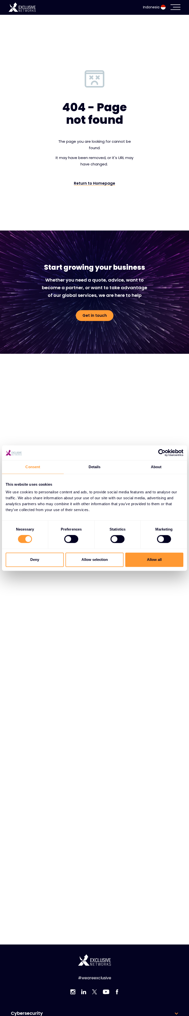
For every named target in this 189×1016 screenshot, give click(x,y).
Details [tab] (95, 467)
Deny (34, 559)
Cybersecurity (27, 1013)
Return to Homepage (94, 183)
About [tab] (156, 467)
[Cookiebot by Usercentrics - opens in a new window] (161, 452)
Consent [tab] (32, 467)
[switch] (71, 539)
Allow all (154, 559)
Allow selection (94, 559)
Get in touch (94, 315)
